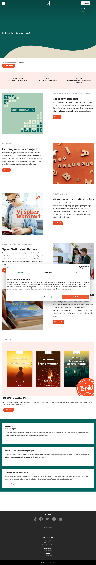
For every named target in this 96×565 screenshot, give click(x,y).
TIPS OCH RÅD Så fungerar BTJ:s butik (16, 79)
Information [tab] (48, 272)
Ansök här (57, 223)
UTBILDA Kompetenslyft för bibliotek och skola (79, 80)
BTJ (48, 3)
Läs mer (57, 117)
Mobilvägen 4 (48, 550)
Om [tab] (76, 272)
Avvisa (20, 297)
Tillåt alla (75, 297)
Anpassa (47, 297)
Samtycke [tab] (20, 272)
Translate (87, 11)
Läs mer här (58, 322)
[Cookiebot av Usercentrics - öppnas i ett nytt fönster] (80, 267)
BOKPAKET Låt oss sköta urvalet (47, 79)
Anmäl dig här (8, 66)
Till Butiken (8, 410)
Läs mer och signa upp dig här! (14, 484)
